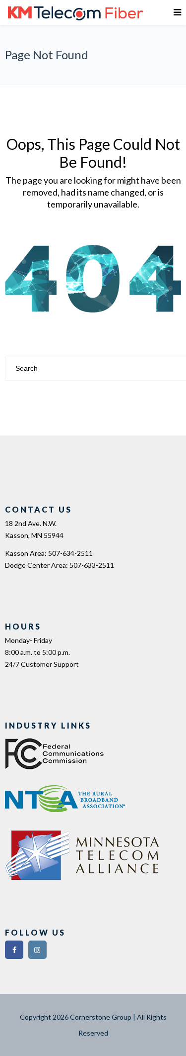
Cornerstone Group (100, 1017)
